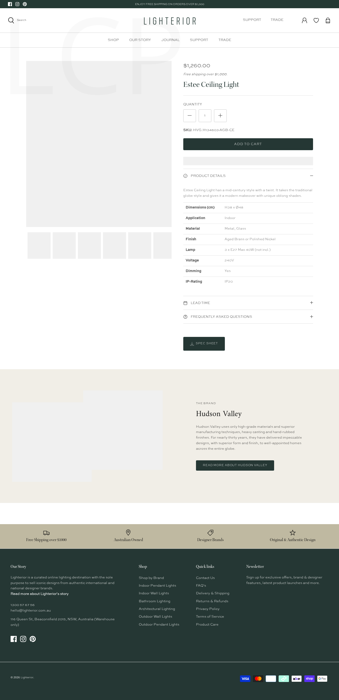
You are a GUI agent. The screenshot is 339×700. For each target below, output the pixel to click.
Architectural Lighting (157, 609)
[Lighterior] (169, 20)
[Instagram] (17, 4)
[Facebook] (10, 4)
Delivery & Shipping (212, 593)
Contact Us (205, 578)
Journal (170, 40)
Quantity (192, 104)
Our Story (140, 40)
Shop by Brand (151, 578)
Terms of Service (210, 616)
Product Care (207, 624)
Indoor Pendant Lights (157, 585)
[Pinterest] (25, 4)
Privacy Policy (208, 609)
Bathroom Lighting (154, 601)
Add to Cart (248, 144)
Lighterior (27, 677)
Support (252, 20)
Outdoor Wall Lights (155, 616)
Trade (277, 20)
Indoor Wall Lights (154, 593)
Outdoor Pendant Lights (159, 624)
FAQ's (201, 585)
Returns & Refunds (212, 601)
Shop (113, 40)
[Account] (304, 20)
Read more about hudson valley (235, 465)
